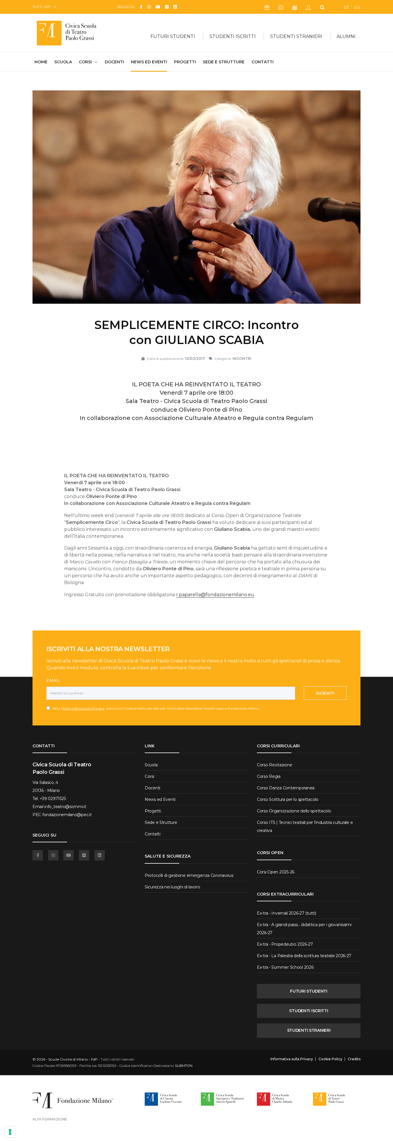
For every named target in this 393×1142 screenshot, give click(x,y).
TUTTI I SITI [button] (41, 7)
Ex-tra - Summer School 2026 (285, 967)
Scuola (63, 61)
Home (41, 61)
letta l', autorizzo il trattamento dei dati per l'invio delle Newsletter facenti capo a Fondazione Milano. (155, 708)
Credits (354, 1059)
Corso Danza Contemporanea (285, 788)
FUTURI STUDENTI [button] (172, 36)
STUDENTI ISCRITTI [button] (232, 36)
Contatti (262, 61)
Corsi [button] (85, 61)
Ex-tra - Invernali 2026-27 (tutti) (286, 913)
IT (346, 7)
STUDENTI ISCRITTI (308, 1010)
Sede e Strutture (224, 61)
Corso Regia (269, 776)
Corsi (149, 776)
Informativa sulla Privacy (83, 708)
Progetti (185, 61)
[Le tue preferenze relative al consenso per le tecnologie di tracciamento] (10, 1131)
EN (357, 7)
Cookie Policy (330, 1059)
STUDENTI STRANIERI (309, 1030)
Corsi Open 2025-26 (275, 872)
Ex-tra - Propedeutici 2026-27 (285, 944)
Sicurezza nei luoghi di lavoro (172, 887)
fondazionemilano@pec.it (67, 814)
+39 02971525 (53, 798)
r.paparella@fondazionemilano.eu (215, 594)
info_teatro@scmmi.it (65, 806)
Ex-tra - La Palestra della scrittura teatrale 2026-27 (304, 955)
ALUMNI (346, 36)
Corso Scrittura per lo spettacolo (287, 799)
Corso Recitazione (274, 764)
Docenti (114, 61)
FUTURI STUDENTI (308, 991)
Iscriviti (325, 693)
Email (53, 680)
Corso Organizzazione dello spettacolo (294, 811)
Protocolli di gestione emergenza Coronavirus (189, 875)
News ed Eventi (149, 61)
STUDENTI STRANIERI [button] (296, 36)
